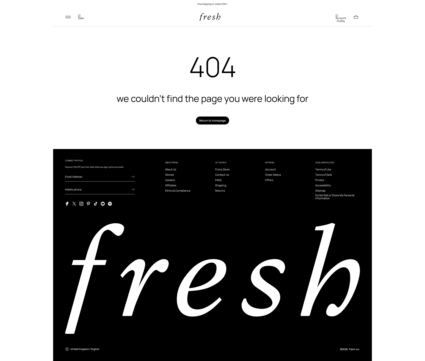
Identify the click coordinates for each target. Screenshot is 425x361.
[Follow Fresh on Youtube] (103, 203)
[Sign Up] (133, 177)
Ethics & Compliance (177, 190)
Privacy (319, 180)
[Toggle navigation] (68, 17)
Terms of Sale (323, 175)
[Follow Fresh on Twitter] (74, 203)
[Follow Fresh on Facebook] (67, 203)
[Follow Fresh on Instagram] (81, 203)
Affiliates (170, 185)
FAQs (218, 180)
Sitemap (320, 190)
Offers (269, 180)
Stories (169, 175)
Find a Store (222, 169)
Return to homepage (212, 120)
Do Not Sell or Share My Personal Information (334, 197)
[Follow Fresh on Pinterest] (88, 203)
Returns (220, 190)
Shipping (220, 185)
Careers (170, 180)
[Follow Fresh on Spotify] (110, 203)
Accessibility (323, 185)
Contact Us (222, 175)
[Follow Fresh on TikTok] (96, 203)
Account (270, 169)
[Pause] (356, 4)
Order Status (273, 175)
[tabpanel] (212, 4)
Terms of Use (323, 169)
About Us (170, 169)
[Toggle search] (81, 17)
